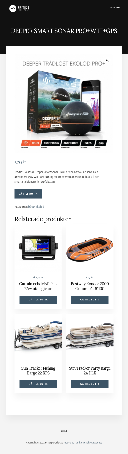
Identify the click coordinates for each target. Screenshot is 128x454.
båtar (31, 206)
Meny (117, 8)
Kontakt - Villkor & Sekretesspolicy (83, 442)
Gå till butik (28, 193)
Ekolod (40, 206)
